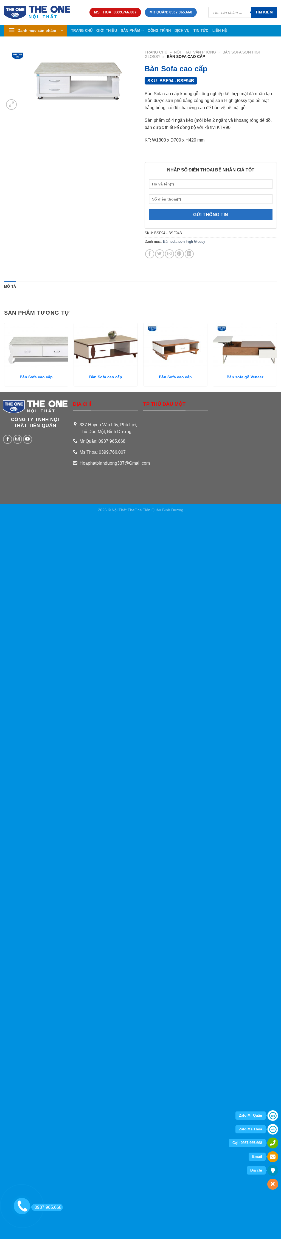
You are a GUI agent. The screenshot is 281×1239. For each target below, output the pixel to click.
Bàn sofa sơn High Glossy (184, 241)
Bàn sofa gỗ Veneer (245, 377)
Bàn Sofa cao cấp (36, 377)
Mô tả (10, 286)
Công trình (159, 31)
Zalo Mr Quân (250, 1115)
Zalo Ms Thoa (250, 1129)
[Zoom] (11, 104)
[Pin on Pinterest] (179, 253)
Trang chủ (81, 31)
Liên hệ (219, 31)
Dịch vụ (182, 31)
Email (257, 1157)
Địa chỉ (256, 1170)
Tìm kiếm (264, 12)
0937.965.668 (48, 1207)
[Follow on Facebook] (7, 439)
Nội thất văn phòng (195, 52)
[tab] (10, 286)
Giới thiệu (106, 31)
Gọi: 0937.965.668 (247, 1143)
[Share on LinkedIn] (189, 253)
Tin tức (201, 31)
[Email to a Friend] (169, 253)
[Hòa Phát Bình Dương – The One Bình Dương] (42, 12)
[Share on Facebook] (149, 253)
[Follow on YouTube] (27, 439)
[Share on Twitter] (159, 253)
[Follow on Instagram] (17, 439)
